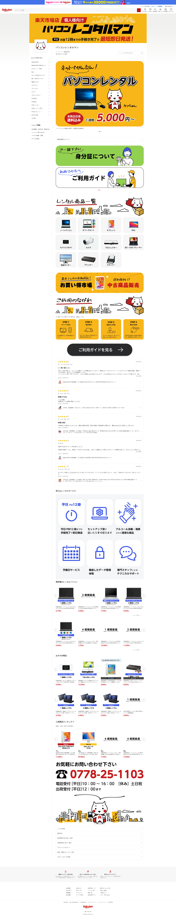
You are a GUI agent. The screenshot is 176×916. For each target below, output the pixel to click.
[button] (169, 6)
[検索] (139, 10)
